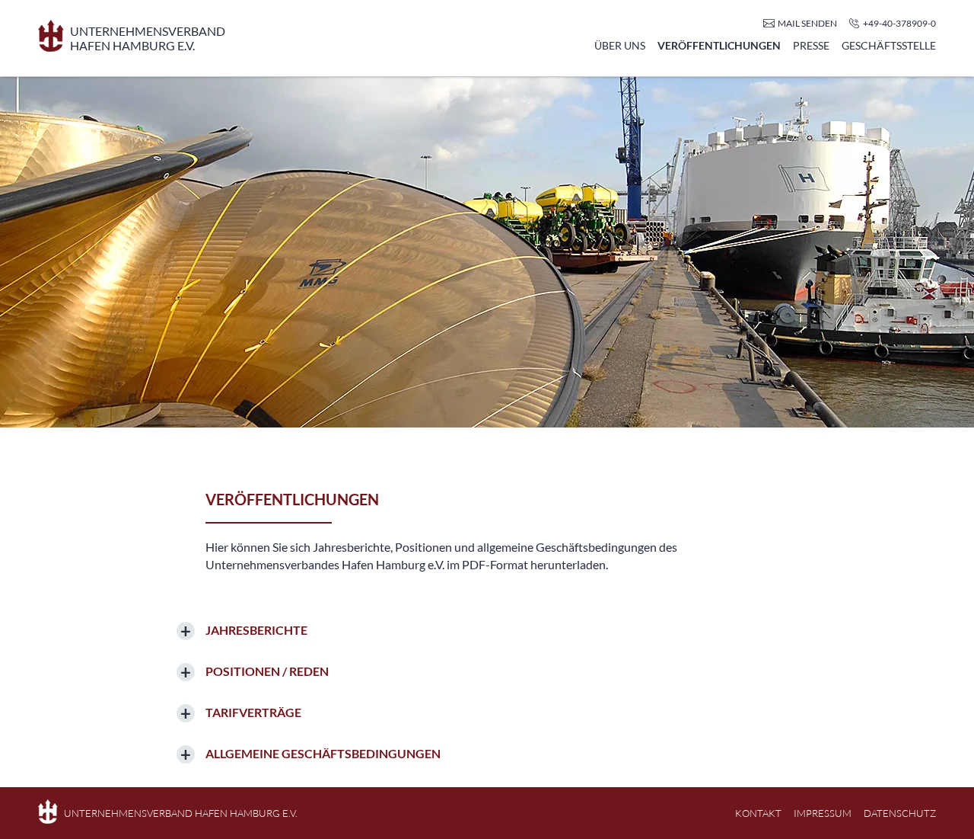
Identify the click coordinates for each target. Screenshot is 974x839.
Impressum (822, 813)
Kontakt (758, 813)
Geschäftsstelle (889, 45)
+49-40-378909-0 (899, 23)
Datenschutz (900, 813)
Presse (811, 45)
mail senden (807, 23)
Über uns (619, 45)
